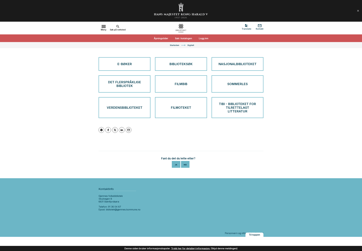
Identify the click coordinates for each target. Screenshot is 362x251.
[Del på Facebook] (108, 130)
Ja (176, 165)
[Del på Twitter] (115, 130)
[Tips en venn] (128, 130)
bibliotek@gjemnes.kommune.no (123, 209)
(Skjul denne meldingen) (224, 248)
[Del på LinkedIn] (122, 130)
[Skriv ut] (101, 130)
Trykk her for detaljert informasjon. (190, 248)
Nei (185, 165)
